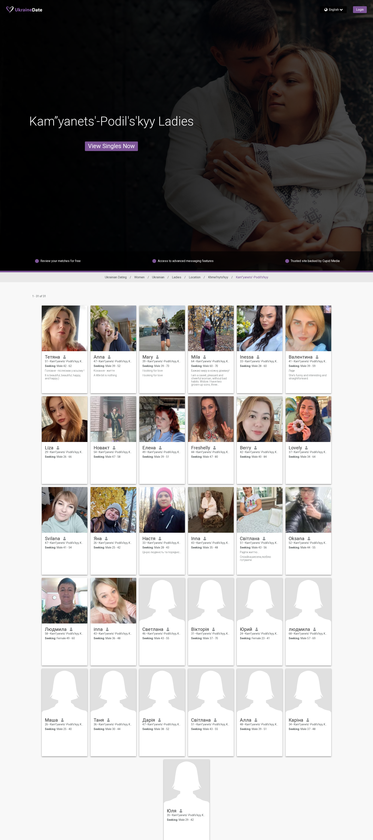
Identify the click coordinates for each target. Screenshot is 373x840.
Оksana (296, 538)
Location (194, 277)
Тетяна (52, 357)
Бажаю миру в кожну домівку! (210, 370)
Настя (148, 538)
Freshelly (200, 448)
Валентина (301, 357)
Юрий (246, 629)
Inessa (247, 357)
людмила (299, 629)
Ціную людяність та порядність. (162, 552)
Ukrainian (158, 277)
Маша (51, 720)
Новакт (102, 448)
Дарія (148, 720)
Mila (195, 357)
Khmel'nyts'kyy (218, 277)
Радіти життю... (249, 552)
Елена (149, 448)
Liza (49, 448)
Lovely (295, 448)
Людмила (56, 629)
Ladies (176, 277)
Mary (147, 357)
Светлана (152, 629)
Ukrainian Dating (116, 277)
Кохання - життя (104, 370)
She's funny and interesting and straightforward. (308, 377)
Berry (245, 448)
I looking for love (152, 370)
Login (360, 9)
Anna (99, 357)
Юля (171, 811)
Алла (245, 720)
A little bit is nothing (105, 375)
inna (98, 629)
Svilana (52, 538)
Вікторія (200, 629)
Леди (292, 370)
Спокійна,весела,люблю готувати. (255, 558)
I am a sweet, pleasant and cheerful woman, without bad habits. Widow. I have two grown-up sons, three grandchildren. (209, 380)
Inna (195, 538)
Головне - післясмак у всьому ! (64, 370)
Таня (99, 720)
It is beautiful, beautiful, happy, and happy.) (63, 377)
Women (139, 277)
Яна (98, 538)
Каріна (296, 720)
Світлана (250, 538)
